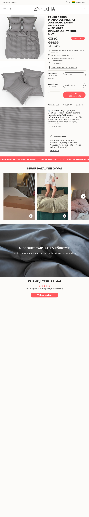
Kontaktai (54, 150)
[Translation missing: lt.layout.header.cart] (84, 9)
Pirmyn (83, 196)
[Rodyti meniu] (4, 9)
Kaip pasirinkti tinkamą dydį (64, 67)
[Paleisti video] (31, 216)
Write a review (44, 295)
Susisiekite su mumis (10, 2)
